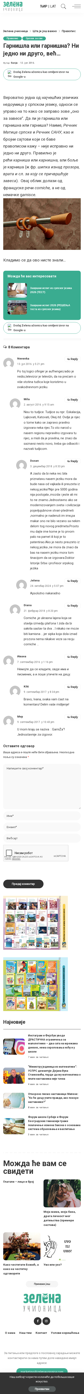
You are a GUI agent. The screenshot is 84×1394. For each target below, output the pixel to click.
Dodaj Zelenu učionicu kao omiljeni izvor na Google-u (41, 74)
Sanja (14, 63)
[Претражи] (62, 6)
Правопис (12, 38)
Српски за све (34, 38)
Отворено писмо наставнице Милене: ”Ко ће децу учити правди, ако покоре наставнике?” (53, 1098)
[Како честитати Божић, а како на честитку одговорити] (21, 1246)
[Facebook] (38, 1321)
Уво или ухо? (53, 1264)
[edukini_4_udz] (35, 984)
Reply (74, 359)
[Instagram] (46, 1321)
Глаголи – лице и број (18, 1181)
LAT (53, 6)
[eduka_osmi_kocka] (35, 923)
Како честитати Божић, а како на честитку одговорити (21, 1269)
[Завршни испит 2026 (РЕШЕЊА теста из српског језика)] (42, 307)
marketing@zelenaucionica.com (42, 1371)
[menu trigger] (75, 6)
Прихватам (42, 1389)
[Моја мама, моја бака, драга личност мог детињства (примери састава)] (62, 1193)
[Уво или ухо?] (62, 1246)
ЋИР (43, 6)
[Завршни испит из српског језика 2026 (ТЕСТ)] (42, 290)
